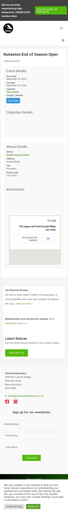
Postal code (12, 172)
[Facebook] (7, 401)
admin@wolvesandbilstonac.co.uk (25, 396)
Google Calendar (14, 95)
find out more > (25, 303)
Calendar (11, 89)
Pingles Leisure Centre (17, 154)
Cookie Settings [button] (14, 506)
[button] (51, 10)
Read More (15, 352)
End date (10, 82)
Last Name (11, 447)
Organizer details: (19, 112)
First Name (11, 435)
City (8, 165)
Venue (9, 151)
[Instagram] (15, 401)
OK (48, 238)
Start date (11, 76)
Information (15, 189)
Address (10, 158)
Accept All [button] (33, 506)
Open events (12, 91)
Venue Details (16, 147)
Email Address (11, 424)
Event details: (16, 71)
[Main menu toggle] (61, 28)
